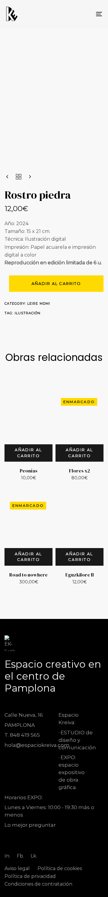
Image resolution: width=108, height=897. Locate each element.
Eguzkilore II (79, 574)
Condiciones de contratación (38, 884)
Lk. (34, 856)
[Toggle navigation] (86, 14)
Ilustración (28, 313)
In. (7, 856)
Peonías (29, 470)
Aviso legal (17, 868)
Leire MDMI (38, 303)
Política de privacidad (30, 876)
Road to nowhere (28, 574)
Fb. (20, 856)
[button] (28, 453)
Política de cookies (60, 868)
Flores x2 (79, 470)
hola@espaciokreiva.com (37, 745)
